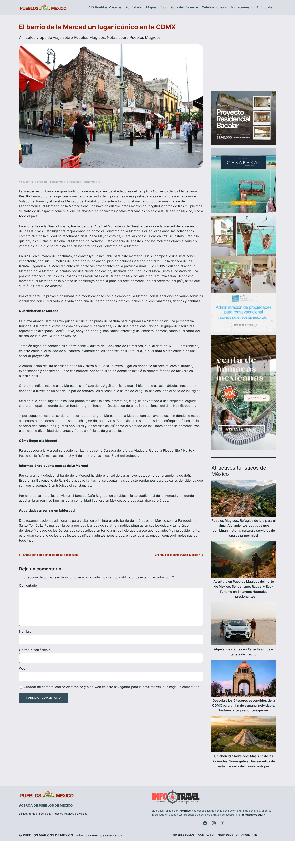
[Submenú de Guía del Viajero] (197, 7)
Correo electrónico (34, 650)
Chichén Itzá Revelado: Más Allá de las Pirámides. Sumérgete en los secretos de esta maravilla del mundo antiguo (243, 761)
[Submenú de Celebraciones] (226, 7)
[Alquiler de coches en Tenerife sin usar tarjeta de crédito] (243, 624)
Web (22, 668)
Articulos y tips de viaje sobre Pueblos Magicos (62, 37)
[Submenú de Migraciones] (251, 7)
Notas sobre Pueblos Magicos (134, 37)
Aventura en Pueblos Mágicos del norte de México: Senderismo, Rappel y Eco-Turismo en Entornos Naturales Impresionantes (243, 588)
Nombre (26, 631)
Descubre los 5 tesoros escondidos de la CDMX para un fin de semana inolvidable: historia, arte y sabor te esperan (243, 705)
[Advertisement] (243, 55)
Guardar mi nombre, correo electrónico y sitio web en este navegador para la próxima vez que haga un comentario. (112, 687)
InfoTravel (185, 810)
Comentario (29, 585)
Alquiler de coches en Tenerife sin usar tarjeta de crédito (243, 651)
